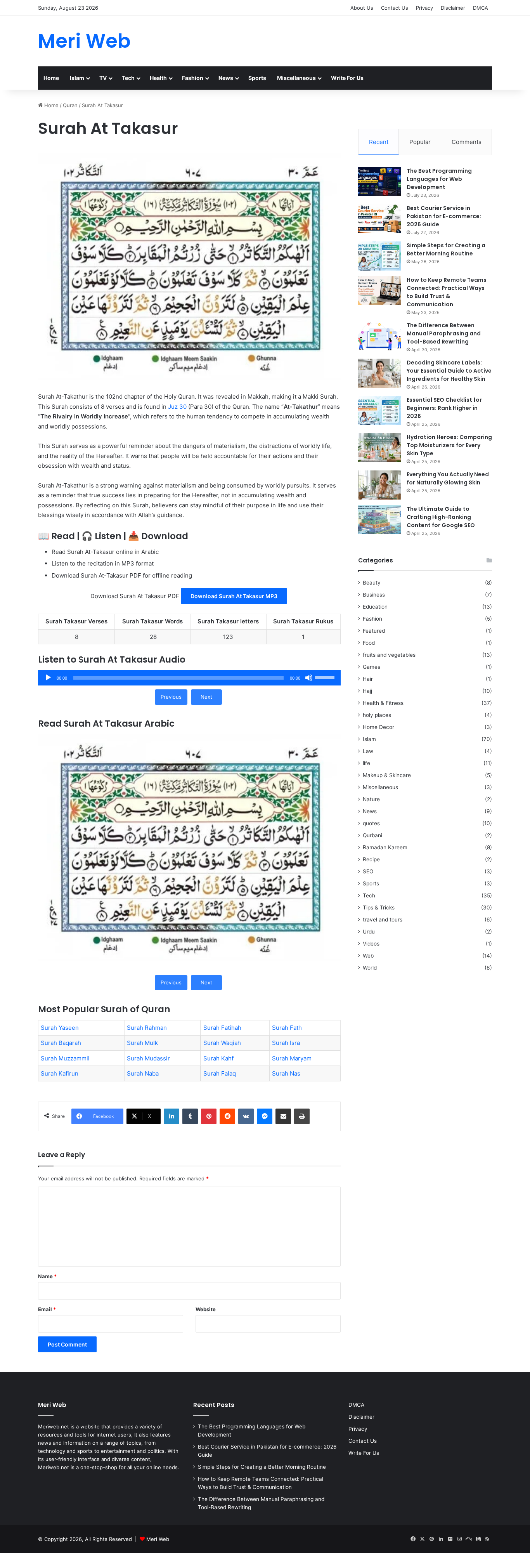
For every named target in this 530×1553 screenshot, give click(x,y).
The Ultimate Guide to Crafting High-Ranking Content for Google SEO (441, 517)
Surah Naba (143, 1073)
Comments (467, 142)
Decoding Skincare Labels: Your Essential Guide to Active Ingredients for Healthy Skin (449, 371)
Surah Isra (286, 1042)
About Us (361, 8)
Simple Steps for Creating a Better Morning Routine (446, 249)
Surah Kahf (218, 1058)
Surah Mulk (142, 1042)
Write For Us (347, 78)
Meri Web (157, 1539)
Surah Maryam (292, 1058)
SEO (368, 871)
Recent (378, 142)
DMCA (480, 8)
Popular (420, 142)
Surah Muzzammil (65, 1058)
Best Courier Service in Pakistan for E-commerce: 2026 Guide (444, 216)
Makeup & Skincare (387, 775)
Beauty (372, 583)
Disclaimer (453, 8)
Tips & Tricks (379, 907)
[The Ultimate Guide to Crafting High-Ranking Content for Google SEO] (379, 519)
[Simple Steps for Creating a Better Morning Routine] (379, 256)
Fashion (192, 78)
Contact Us (394, 8)
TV (103, 78)
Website (206, 1309)
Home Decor (378, 727)
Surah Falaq (219, 1073)
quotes (371, 823)
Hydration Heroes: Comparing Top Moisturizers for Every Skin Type (449, 445)
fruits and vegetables (389, 655)
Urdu (369, 931)
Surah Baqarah (61, 1042)
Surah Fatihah (222, 1027)
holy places (377, 715)
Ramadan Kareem (385, 847)
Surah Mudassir (148, 1058)
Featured (374, 631)
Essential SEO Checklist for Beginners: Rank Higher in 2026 (444, 408)
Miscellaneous (296, 78)
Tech (128, 78)
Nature (371, 799)
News (225, 78)
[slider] (326, 677)
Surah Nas (286, 1073)
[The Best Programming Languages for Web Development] (379, 181)
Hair (368, 679)
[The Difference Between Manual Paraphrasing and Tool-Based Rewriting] (379, 336)
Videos (371, 943)
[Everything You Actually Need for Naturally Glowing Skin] (379, 485)
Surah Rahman (147, 1027)
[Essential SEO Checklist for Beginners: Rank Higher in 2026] (379, 410)
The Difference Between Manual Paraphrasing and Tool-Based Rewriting (444, 333)
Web (368, 956)
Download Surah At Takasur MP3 (234, 596)
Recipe (371, 859)
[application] (189, 677)
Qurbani (372, 835)
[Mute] (309, 678)
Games (371, 667)
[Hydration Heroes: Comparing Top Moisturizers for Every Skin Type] (379, 447)
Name (47, 1276)
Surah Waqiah (222, 1042)
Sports (257, 78)
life (366, 763)
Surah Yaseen (60, 1027)
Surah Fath (287, 1027)
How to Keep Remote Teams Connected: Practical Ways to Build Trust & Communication (447, 292)
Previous (171, 697)
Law (368, 751)
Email (47, 1309)
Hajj (367, 691)
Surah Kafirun (59, 1073)
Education (375, 607)
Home (51, 78)
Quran (70, 105)
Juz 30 (177, 406)
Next (206, 697)
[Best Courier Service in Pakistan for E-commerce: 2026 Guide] (379, 218)
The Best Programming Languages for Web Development (439, 179)
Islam (77, 78)
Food (369, 643)
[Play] (48, 678)
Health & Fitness (383, 703)
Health (158, 78)
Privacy (424, 8)
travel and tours (382, 919)
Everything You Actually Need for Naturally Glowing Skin (448, 478)
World (370, 968)
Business (374, 595)
